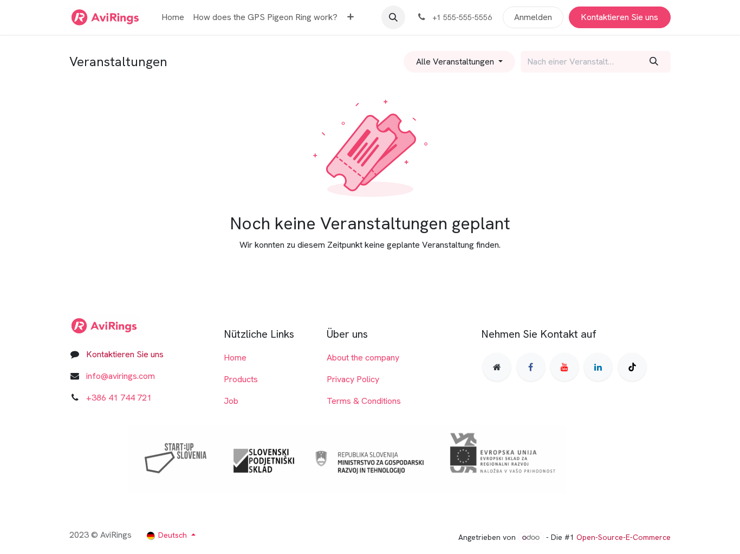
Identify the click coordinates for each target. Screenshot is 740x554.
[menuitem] (173, 17)
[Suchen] (654, 62)
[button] (393, 17)
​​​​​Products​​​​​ (241, 379)
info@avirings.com (120, 376)
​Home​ (235, 357)
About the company (363, 357)
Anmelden (533, 17)
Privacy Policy (353, 379)
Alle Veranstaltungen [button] (456, 61)
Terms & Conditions (364, 401)
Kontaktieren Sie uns (619, 17)
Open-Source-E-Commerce (623, 537)
